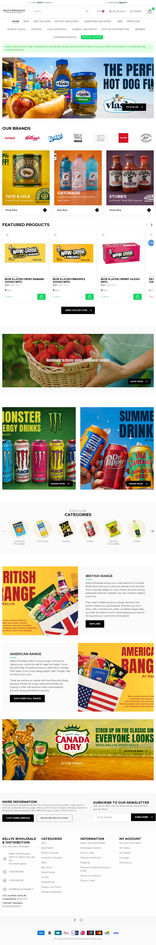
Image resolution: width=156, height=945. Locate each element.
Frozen (36, 29)
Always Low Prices (84, 29)
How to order (87, 852)
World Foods (16, 29)
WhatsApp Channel (90, 848)
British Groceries (66, 21)
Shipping (85, 862)
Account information (130, 843)
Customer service (65, 37)
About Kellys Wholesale (92, 843)
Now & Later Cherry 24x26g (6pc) (120, 280)
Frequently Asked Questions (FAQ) (95, 869)
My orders (124, 848)
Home (15, 21)
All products (125, 862)
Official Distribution (115, 29)
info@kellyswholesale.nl (21, 889)
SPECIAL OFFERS (92, 37)
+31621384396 (16, 871)
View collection (76, 310)
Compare (124, 857)
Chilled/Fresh (56, 29)
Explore (95, 623)
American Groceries (98, 21)
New (26, 21)
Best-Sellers (42, 21)
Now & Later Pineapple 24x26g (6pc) (69, 280)
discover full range (27, 698)
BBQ (120, 21)
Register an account (55, 818)
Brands (140, 29)
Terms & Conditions (90, 875)
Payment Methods (90, 857)
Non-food (133, 21)
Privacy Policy (87, 880)
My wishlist (125, 852)
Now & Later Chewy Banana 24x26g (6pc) (24, 280)
